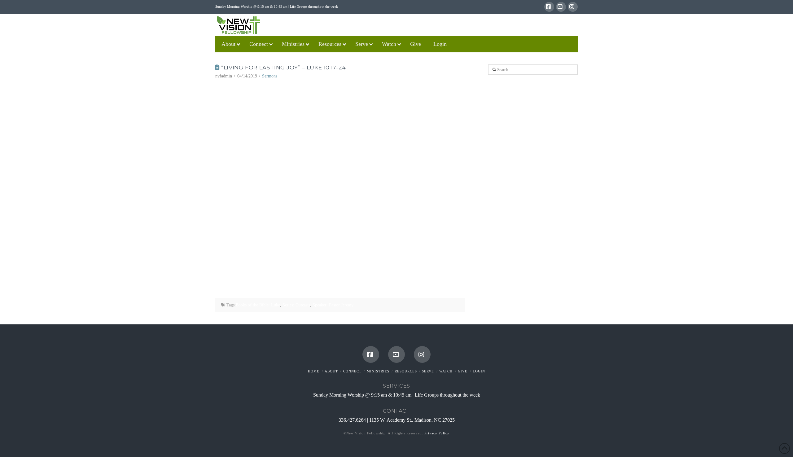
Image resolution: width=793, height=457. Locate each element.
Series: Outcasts (296, 305)
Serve (428, 371)
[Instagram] (573, 7)
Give (462, 371)
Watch (446, 371)
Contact (396, 411)
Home (313, 371)
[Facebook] (549, 7)
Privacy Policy (436, 433)
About (331, 371)
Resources (406, 371)
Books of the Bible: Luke (258, 305)
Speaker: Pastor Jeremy (333, 305)
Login (479, 371)
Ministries (378, 371)
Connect (352, 371)
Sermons (269, 76)
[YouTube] (561, 7)
